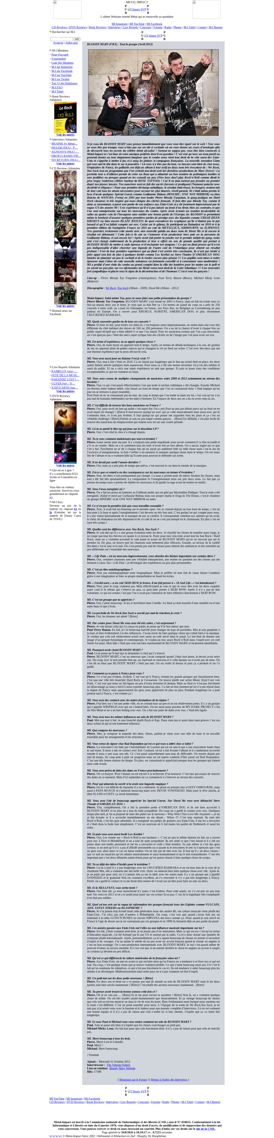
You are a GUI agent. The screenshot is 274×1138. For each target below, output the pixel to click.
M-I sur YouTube (61, 75)
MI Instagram (119, 23)
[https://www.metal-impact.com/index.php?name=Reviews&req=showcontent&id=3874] (137, 1091)
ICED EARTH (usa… (64, 387)
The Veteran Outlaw (118, 1065)
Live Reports (130, 27)
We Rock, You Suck (117, 288)
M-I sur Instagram (62, 66)
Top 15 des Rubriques (64, 83)
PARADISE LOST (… (65, 379)
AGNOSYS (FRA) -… (65, 151)
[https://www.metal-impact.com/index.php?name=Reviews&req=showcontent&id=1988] (137, 9)
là (51, 512)
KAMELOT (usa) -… (64, 371)
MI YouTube (137, 23)
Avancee (58, 42)
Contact (202, 27)
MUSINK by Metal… (64, 143)
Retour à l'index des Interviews (169, 1079)
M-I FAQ (57, 87)
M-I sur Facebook (62, 71)
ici (51, 497)
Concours (145, 27)
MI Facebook (154, 23)
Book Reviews (97, 27)
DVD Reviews (78, 27)
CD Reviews (59, 27)
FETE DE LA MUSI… (65, 375)
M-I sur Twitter (60, 79)
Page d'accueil (59, 54)
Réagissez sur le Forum (133, 1079)
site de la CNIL (205, 1128)
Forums (157, 27)
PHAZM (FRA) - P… (64, 147)
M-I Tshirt (190, 27)
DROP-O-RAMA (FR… (66, 155)
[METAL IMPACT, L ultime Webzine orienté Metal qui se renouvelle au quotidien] (67, 17)
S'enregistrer (58, 58)
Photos (178, 27)
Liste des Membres (62, 62)
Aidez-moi (71, 42)
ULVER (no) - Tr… (63, 383)
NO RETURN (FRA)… (66, 160)
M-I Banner (216, 27)
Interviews (114, 27)
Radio (167, 27)
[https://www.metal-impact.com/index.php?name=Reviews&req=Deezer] (153, 35)
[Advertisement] (137, 1112)
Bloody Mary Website (122, 1068)
